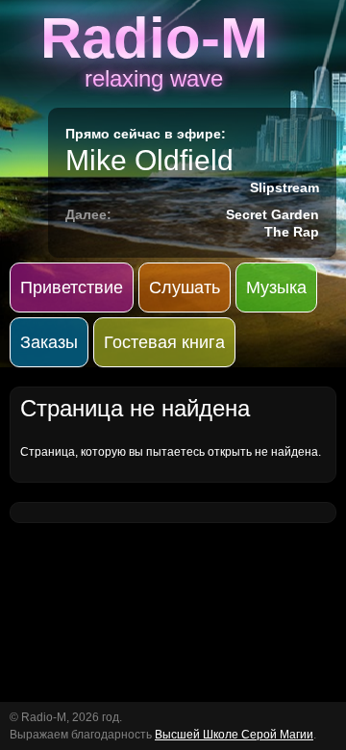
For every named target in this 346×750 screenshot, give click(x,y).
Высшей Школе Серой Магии (234, 734)
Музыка (276, 287)
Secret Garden (272, 214)
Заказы (49, 342)
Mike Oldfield (149, 160)
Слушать (184, 287)
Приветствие (71, 287)
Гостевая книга (164, 342)
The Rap (291, 231)
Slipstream (284, 187)
